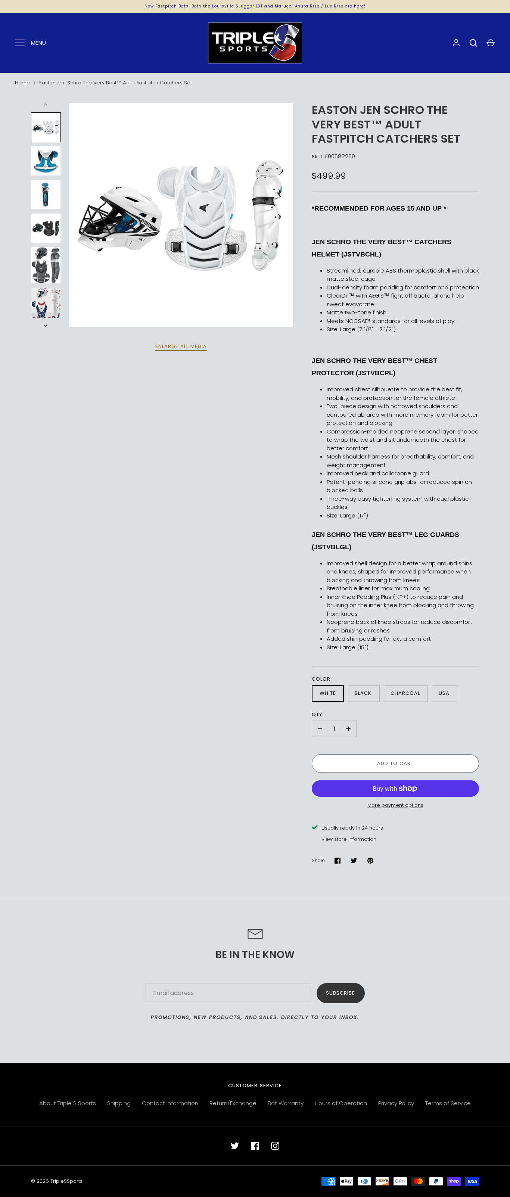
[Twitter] (235, 1146)
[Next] (46, 325)
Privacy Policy (396, 1103)
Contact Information (170, 1103)
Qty (317, 714)
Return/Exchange (232, 1103)
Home (22, 82)
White (328, 693)
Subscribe (340, 993)
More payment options (395, 805)
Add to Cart (395, 763)
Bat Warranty (286, 1103)
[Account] (456, 43)
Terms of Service (448, 1103)
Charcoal (405, 693)
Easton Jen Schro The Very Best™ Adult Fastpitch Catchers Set (115, 82)
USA (444, 693)
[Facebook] (255, 1146)
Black (363, 693)
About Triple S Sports (67, 1103)
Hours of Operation (341, 1103)
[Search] (473, 43)
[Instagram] (275, 1146)
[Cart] (490, 43)
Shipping (119, 1103)
